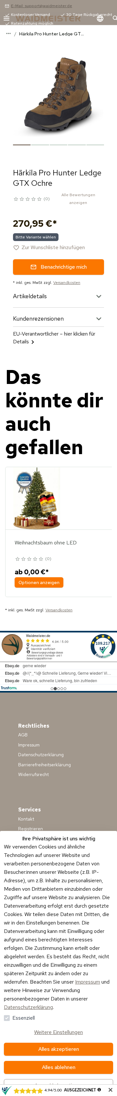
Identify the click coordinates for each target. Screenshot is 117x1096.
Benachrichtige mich (64, 266)
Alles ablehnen (58, 1067)
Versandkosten (66, 282)
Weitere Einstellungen (58, 1032)
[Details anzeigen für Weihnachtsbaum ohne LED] (37, 498)
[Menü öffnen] (6, 18)
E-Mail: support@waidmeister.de (41, 5)
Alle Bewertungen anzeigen (78, 198)
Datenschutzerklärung (28, 1007)
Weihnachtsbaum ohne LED (46, 542)
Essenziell (23, 1017)
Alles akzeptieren (58, 1049)
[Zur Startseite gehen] (55, 18)
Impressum (87, 981)
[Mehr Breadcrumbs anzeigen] (8, 33)
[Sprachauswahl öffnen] (100, 18)
